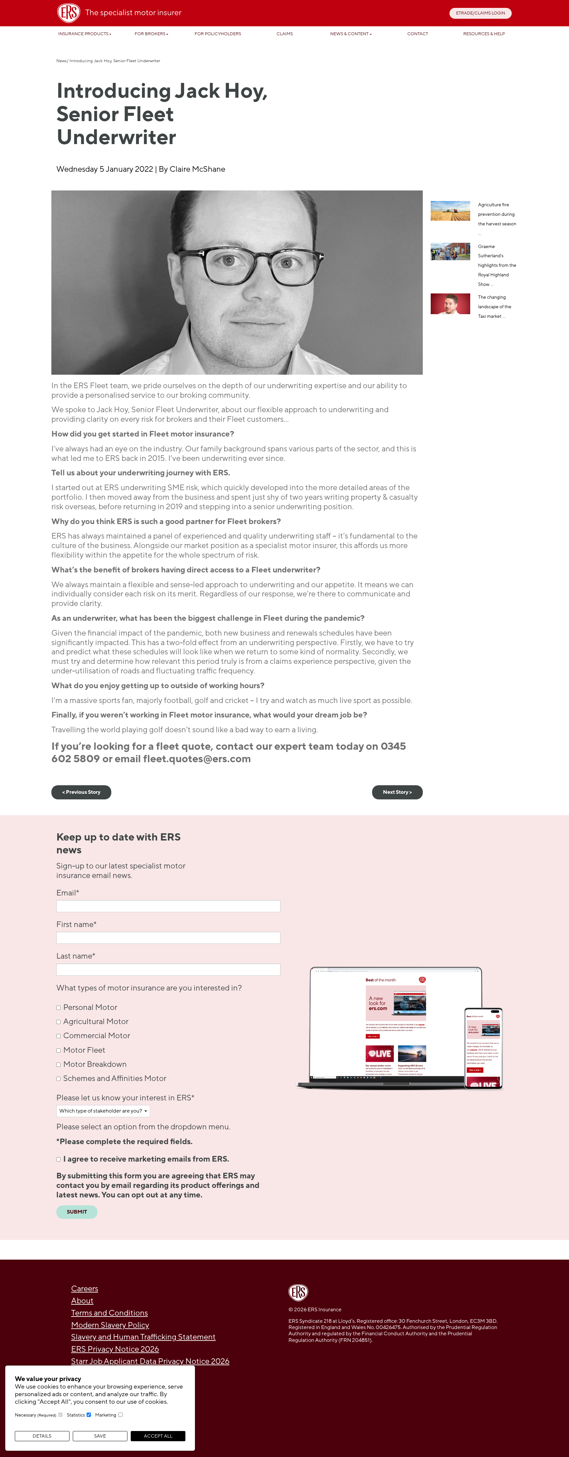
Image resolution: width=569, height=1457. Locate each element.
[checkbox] (168, 1043)
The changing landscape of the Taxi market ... (494, 306)
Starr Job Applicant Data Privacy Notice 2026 (150, 1361)
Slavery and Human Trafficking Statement (143, 1337)
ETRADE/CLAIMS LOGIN (480, 13)
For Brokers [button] (150, 34)
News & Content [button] (349, 34)
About (82, 1301)
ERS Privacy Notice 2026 (115, 1349)
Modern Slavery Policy (110, 1325)
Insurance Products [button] (83, 34)
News (61, 61)
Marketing (105, 1415)
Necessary (35, 1415)
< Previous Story (81, 792)
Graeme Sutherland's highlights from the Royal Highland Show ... (497, 265)
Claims (285, 34)
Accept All (158, 1436)
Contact (417, 34)
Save (100, 1436)
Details (42, 1436)
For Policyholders (218, 34)
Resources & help (484, 34)
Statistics (76, 1415)
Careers (84, 1289)
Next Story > (397, 792)
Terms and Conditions (109, 1313)
